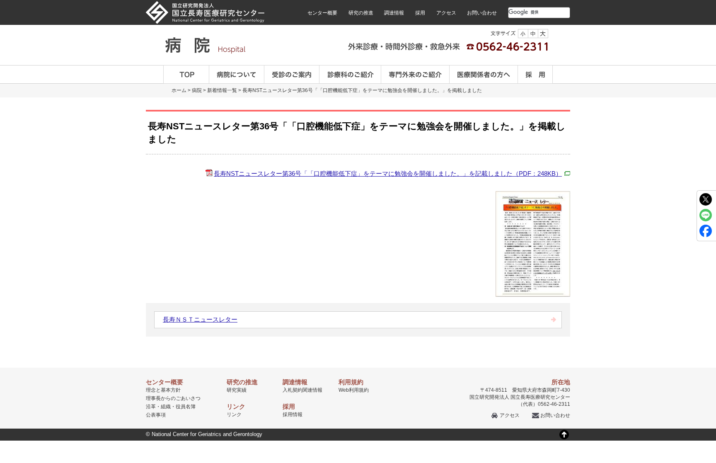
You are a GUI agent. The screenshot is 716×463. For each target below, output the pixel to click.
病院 (197, 90)
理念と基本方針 (163, 390)
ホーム (179, 90)
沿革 (151, 407)
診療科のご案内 (350, 74)
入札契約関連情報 (302, 390)
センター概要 (322, 13)
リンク (234, 414)
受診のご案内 (291, 74)
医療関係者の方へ (484, 74)
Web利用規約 (354, 390)
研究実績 (237, 390)
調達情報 (394, 13)
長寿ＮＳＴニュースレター (200, 319)
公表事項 (156, 415)
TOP (186, 74)
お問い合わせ (482, 13)
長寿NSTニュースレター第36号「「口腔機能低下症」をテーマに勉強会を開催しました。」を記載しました (388, 173)
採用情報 (292, 414)
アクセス (446, 13)
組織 (166, 407)
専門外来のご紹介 (415, 74)
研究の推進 (360, 13)
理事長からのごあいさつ (173, 398)
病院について (236, 74)
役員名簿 (186, 407)
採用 (420, 13)
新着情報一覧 (222, 90)
